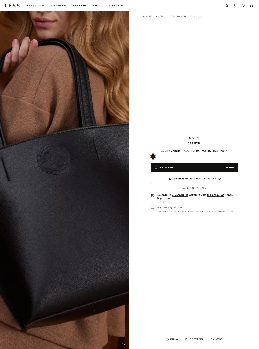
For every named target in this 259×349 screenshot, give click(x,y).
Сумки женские (182, 16)
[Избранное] (243, 5)
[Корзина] (251, 5)
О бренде (79, 5)
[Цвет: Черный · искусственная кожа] (153, 156)
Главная (146, 16)
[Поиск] (226, 5)
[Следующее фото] (123, 180)
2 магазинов (180, 194)
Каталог (33, 5)
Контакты (115, 5)
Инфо (97, 5)
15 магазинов (215, 194)
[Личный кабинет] (235, 5)
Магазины (57, 5)
